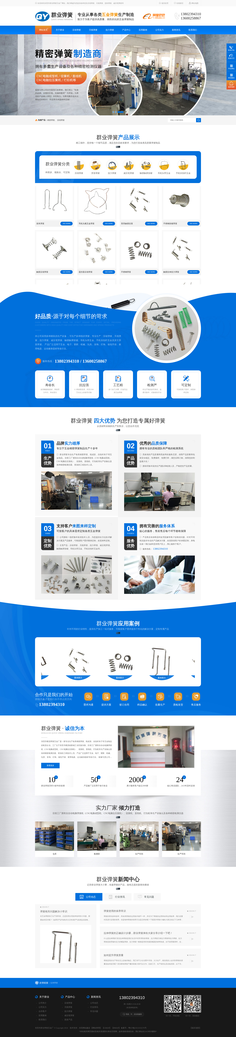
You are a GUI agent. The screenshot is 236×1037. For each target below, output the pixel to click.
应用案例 (143, 30)
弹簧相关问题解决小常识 (53, 911)
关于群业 (60, 30)
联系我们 (193, 30)
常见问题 (149, 896)
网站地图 (194, 3)
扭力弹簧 (110, 30)
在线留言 (179, 3)
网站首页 (43, 30)
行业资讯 (120, 896)
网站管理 (96, 1028)
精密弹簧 (51, 120)
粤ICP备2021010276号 (137, 1028)
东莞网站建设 (84, 1028)
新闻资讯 (176, 30)
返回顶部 (195, 1028)
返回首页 (164, 3)
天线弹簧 (93, 30)
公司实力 (159, 30)
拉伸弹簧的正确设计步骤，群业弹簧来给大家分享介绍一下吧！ (138, 933)
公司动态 (91, 896)
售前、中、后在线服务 (134, 1014)
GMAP (106, 1028)
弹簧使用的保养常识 (115, 911)
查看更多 (50, 765)
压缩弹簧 (76, 30)
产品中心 (126, 30)
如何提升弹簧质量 (113, 955)
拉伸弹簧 (54, 983)
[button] (113, 112)
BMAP (116, 1028)
